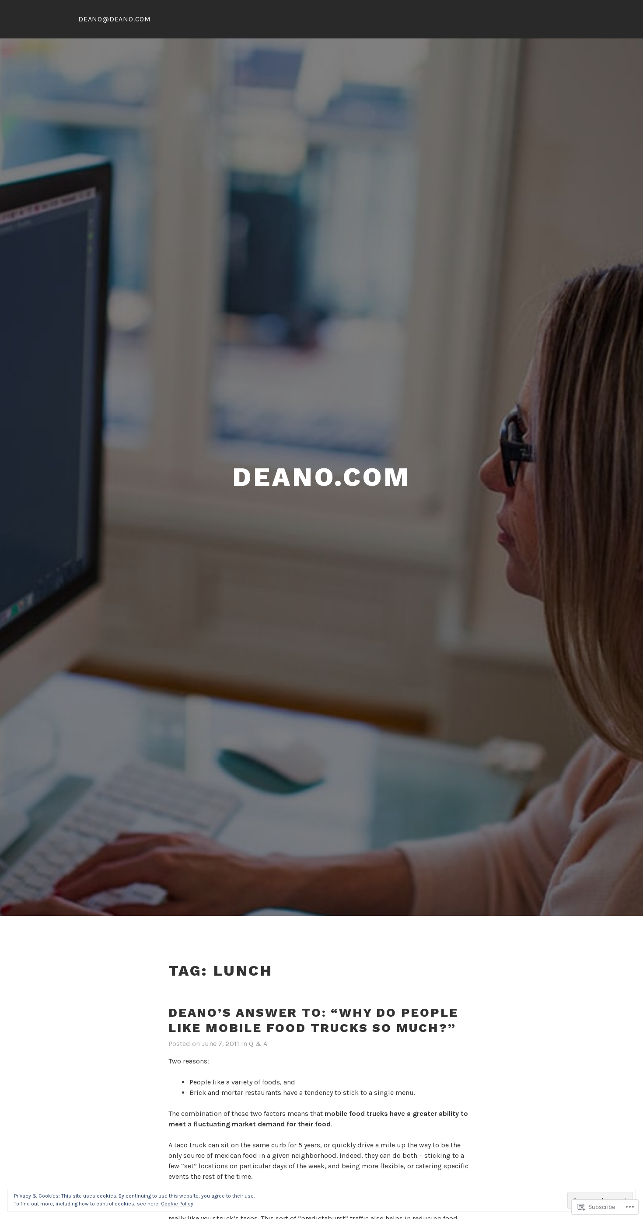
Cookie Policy (177, 1204)
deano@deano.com (114, 19)
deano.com (321, 476)
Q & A (258, 1043)
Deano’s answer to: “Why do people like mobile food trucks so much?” (313, 1020)
